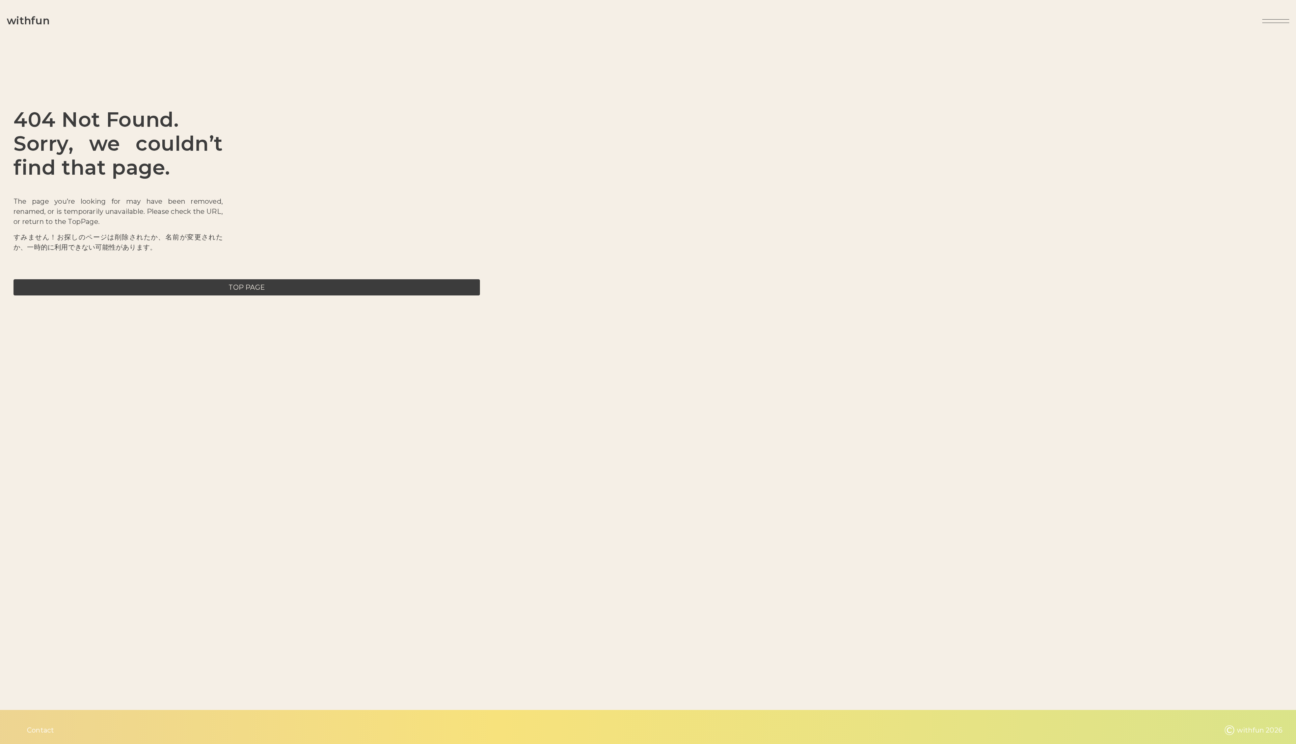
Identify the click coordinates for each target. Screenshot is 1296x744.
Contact (40, 730)
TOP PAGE (246, 287)
